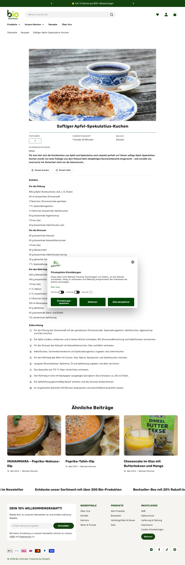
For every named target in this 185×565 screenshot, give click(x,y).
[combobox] (70, 15)
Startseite (12, 32)
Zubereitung (36, 325)
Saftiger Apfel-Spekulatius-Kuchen (92, 126)
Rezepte (25, 32)
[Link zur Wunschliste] (157, 14)
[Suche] (111, 14)
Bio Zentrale (22, 559)
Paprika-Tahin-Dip (79, 461)
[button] (51, 3)
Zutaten (33, 180)
